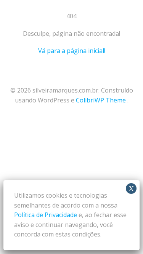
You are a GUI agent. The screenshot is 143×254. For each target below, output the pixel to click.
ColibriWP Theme (101, 100)
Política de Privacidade (45, 215)
